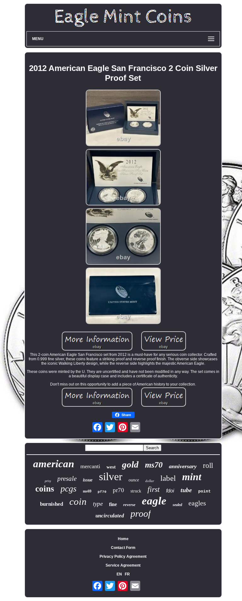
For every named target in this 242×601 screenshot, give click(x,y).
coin (78, 501)
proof (140, 513)
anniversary (183, 466)
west (111, 466)
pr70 (118, 490)
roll (208, 465)
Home (123, 539)
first (153, 489)
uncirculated (109, 516)
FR (127, 574)
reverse (129, 504)
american (53, 463)
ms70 (154, 464)
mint (191, 476)
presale (67, 478)
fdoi (170, 490)
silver (110, 476)
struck (135, 491)
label (168, 478)
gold (130, 464)
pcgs (68, 488)
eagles (197, 503)
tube (186, 489)
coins (44, 488)
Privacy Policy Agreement (123, 556)
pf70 (102, 492)
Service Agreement (123, 565)
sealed (177, 505)
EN (119, 574)
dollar (149, 481)
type (98, 503)
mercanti (90, 466)
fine (113, 504)
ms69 (87, 491)
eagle (154, 501)
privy (48, 481)
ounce (134, 480)
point (204, 491)
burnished (51, 504)
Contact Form (123, 547)
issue (88, 479)
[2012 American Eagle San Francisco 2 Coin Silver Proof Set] (123, 118)
